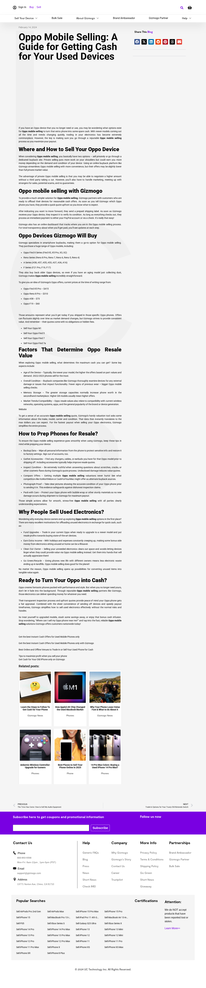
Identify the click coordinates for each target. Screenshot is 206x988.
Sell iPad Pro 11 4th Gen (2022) (88, 917)
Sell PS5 (20, 923)
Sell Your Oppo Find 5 (34, 333)
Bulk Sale (57, 18)
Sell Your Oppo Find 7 (34, 338)
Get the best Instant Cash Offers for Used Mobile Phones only (49, 636)
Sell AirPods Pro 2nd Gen (28, 911)
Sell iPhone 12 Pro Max (58, 941)
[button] (181, 7)
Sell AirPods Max (55, 911)
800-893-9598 (24, 858)
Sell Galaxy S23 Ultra (86, 923)
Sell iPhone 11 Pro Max (27, 947)
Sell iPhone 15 (23, 917)
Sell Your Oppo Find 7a (34, 343)
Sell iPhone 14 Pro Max (58, 929)
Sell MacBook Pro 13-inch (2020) (59, 917)
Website (23, 409)
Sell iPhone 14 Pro (25, 929)
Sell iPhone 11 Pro (113, 941)
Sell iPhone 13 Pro (25, 935)
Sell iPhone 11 (83, 941)
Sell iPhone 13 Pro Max (58, 935)
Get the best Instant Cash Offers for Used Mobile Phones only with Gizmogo (56, 643)
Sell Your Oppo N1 (32, 328)
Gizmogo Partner (158, 18)
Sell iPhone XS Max (113, 947)
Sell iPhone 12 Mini (113, 935)
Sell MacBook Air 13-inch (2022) (116, 917)
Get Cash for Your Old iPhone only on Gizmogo (42, 659)
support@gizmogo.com (29, 873)
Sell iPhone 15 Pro (113, 911)
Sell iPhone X (53, 947)
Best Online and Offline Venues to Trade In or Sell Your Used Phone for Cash (56, 649)
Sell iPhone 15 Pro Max (87, 911)
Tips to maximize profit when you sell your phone (43, 656)
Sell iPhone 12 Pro (25, 941)
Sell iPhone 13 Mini (113, 929)
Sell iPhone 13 (83, 929)
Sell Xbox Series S (56, 923)
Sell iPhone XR (23, 953)
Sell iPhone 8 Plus (56, 953)
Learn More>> (172, 928)
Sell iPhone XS (83, 947)
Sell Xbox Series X (113, 923)
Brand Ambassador (124, 18)
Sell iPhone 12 (83, 935)
